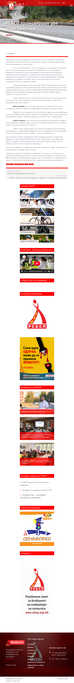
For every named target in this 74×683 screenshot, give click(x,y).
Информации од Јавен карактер (36, 666)
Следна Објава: (38, 177)
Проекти (31, 647)
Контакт (30, 659)
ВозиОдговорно (19, 164)
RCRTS (66, 678)
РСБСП (26, 164)
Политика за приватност (36, 662)
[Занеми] (49, 271)
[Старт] (22, 271)
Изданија (31, 656)
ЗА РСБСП (31, 644)
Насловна (9, 39)
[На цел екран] (52, 271)
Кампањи (19, 39)
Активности (9, 164)
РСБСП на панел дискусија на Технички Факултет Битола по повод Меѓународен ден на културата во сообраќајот (36, 462)
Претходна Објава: (21, 172)
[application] (37, 263)
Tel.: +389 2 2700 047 (59, 659)
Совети (31, 164)
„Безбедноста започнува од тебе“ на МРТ (33, 411)
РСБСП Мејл (16, 681)
